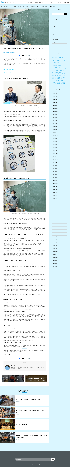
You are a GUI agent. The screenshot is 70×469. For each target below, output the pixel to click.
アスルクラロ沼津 (62, 60)
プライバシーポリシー (37, 464)
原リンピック (55, 70)
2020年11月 (55, 254)
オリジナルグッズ (56, 63)
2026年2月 (55, 105)
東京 (4, 52)
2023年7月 (55, 168)
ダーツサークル (62, 67)
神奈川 (53, 82)
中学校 (61, 68)
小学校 (14, 52)
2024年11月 (55, 132)
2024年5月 (55, 144)
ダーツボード (55, 68)
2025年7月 (55, 117)
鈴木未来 (54, 83)
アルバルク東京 (55, 62)
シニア (53, 26)
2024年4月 (55, 147)
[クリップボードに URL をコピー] (29, 55)
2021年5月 (55, 236)
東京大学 (54, 78)
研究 (62, 80)
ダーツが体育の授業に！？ (23, 424)
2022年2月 (55, 210)
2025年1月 (55, 129)
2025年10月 (55, 111)
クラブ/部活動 (55, 39)
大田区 (60, 72)
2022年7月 (55, 195)
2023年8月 (55, 165)
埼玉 (53, 72)
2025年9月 (55, 114)
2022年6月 (55, 198)
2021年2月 (55, 245)
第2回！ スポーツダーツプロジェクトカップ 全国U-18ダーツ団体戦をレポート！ (31, 436)
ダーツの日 (54, 67)
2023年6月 (55, 171)
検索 (65, 13)
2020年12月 (55, 251)
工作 (57, 75)
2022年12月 (55, 183)
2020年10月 (55, 257)
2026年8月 (55, 93)
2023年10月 (55, 159)
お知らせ (54, 60)
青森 (59, 83)
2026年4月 (55, 99)
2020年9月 (55, 260)
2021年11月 (55, 219)
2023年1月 (55, 180)
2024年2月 (55, 150)
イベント (54, 31)
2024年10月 (55, 135)
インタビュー (64, 62)
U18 (53, 47)
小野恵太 (63, 73)
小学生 (58, 73)
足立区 (63, 82)
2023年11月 (55, 156)
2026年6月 (55, 96)
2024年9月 (55, 138)
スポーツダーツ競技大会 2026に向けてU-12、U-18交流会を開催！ (31, 411)
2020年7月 (55, 266)
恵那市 (60, 75)
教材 (53, 77)
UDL (63, 59)
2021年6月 (55, 233)
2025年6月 (55, 120)
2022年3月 (55, 207)
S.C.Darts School (56, 59)
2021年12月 (55, 216)
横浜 (59, 78)
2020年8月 (55, 263)
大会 (53, 34)
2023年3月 (55, 174)
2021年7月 (55, 230)
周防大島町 (62, 70)
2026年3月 (55, 102)
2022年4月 (55, 204)
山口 (53, 75)
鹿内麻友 (63, 83)
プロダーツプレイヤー (56, 29)
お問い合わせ (44, 464)
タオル (60, 65)
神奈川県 (59, 82)
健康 (65, 68)
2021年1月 (55, 248)
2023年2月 (55, 177)
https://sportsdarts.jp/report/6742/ (10, 69)
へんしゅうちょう (14, 365)
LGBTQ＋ (62, 57)
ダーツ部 (10, 52)
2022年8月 (55, 192)
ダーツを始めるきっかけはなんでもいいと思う (28, 399)
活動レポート (54, 23)
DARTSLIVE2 (55, 57)
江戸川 (53, 80)
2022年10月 (55, 189)
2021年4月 (55, 239)
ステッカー (64, 63)
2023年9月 (55, 162)
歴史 (62, 78)
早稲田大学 (58, 77)
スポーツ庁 (54, 65)
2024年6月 (55, 141)
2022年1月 (55, 213)
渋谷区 (58, 80)
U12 (53, 44)
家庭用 (65, 72)
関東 (7, 52)
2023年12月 (55, 153)
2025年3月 (55, 126)
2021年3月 (55, 242)
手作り (65, 75)
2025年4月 (55, 123)
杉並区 (63, 77)
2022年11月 (55, 186)
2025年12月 (55, 108)
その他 (53, 42)
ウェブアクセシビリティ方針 (28, 464)
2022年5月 (55, 201)
